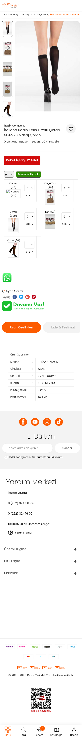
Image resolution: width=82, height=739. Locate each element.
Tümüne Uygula (29, 174)
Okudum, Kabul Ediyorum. (36, 457)
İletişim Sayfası (17, 493)
